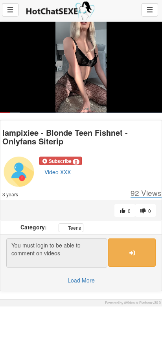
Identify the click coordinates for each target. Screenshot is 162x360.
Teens (74, 227)
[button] (60, 161)
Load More (81, 280)
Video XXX (57, 172)
